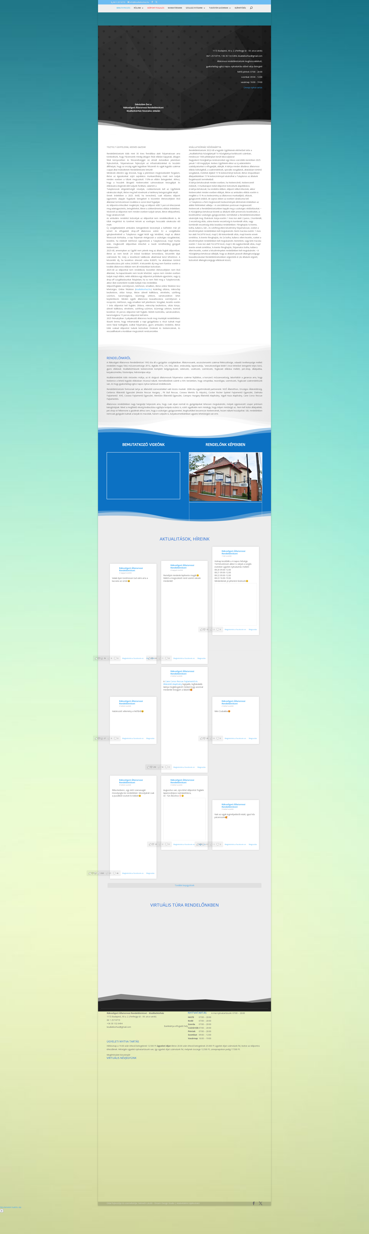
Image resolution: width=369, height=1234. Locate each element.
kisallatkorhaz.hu (143, 289)
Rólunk (137, 8)
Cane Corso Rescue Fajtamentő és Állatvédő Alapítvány (180, 683)
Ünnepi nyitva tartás (253, 87)
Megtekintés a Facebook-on (133, 658)
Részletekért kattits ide (10, 1207)
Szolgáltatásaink (194, 8)
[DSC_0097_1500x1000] (225, 500)
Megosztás (201, 658)
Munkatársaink (175, 8)
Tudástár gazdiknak (218, 8)
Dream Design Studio (164, 1203)
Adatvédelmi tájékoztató (188, 1203)
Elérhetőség (240, 8)
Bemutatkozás (123, 8)
